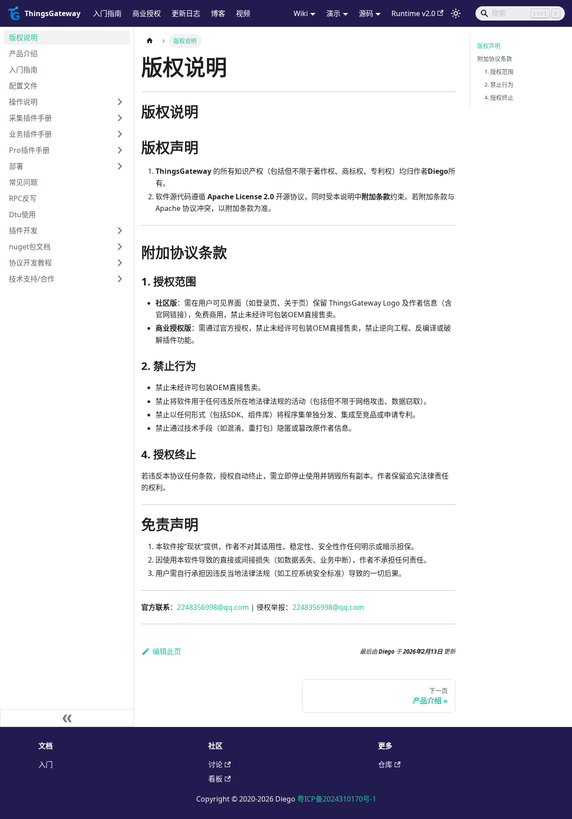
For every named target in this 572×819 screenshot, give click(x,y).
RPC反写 (23, 198)
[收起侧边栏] (67, 718)
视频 (243, 13)
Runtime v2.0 (413, 13)
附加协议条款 (494, 59)
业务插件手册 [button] (30, 134)
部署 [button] (16, 166)
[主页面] (149, 41)
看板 (215, 779)
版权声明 (488, 46)
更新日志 (186, 13)
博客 (218, 13)
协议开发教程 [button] (30, 263)
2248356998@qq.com (213, 607)
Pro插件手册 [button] (29, 150)
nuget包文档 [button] (29, 247)
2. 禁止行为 (498, 84)
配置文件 (23, 86)
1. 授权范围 (498, 71)
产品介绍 (23, 54)
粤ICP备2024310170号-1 (336, 799)
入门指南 (107, 13)
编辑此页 (166, 651)
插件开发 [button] (23, 230)
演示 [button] (333, 13)
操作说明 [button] (23, 102)
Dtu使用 (22, 214)
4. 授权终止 (498, 97)
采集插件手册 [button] (30, 118)
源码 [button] (366, 13)
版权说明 (23, 37)
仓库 (385, 764)
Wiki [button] (301, 13)
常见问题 (23, 182)
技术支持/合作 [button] (32, 279)
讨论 (215, 764)
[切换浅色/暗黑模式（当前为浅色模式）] (456, 13)
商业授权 (146, 13)
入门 (45, 764)
